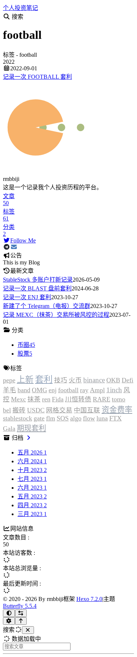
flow (89, 418)
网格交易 (59, 410)
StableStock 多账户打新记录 (38, 279)
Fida (58, 399)
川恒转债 (78, 399)
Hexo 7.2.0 (89, 599)
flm (50, 418)
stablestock (17, 418)
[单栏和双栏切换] (21, 613)
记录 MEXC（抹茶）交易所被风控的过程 (56, 315)
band (24, 390)
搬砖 (19, 410)
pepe (9, 380)
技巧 (60, 380)
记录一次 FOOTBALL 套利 (37, 77)
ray (84, 390)
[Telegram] (6, 247)
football (68, 390)
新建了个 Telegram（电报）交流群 (46, 306)
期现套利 (31, 428)
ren (46, 399)
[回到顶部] (21, 621)
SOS (63, 418)
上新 (25, 379)
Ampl (97, 390)
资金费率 (117, 409)
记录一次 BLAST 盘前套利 (37, 288)
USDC (36, 410)
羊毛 (9, 390)
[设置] (9, 621)
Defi (127, 380)
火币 (75, 380)
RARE (101, 399)
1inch (114, 390)
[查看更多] (28, 438)
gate (39, 418)
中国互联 (87, 410)
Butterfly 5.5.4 (20, 606)
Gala (9, 428)
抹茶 (34, 399)
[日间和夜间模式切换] (9, 613)
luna (102, 418)
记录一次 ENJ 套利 (27, 297)
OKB (113, 380)
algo (75, 418)
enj (53, 390)
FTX (115, 418)
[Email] (14, 247)
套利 (44, 379)
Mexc (18, 399)
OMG (39, 390)
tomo (118, 399)
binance (94, 380)
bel (7, 410)
